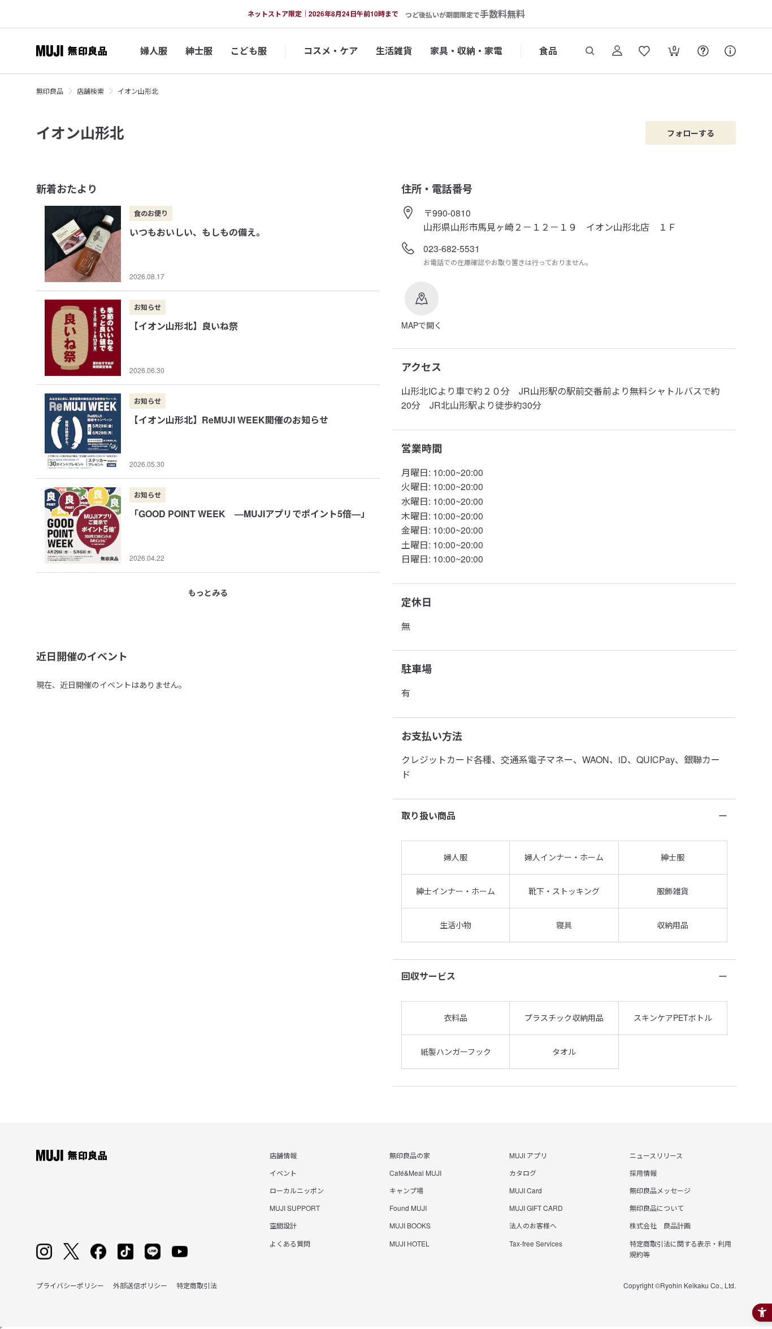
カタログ (522, 1173)
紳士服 (198, 50)
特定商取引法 (196, 1285)
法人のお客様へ (533, 1225)
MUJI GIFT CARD (536, 1208)
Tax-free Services (535, 1243)
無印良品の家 (409, 1155)
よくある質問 (290, 1243)
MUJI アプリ (528, 1155)
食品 (548, 50)
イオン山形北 (138, 91)
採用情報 (643, 1173)
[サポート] (730, 50)
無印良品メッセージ (660, 1190)
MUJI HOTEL (409, 1243)
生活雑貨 (394, 50)
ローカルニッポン (297, 1190)
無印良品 (49, 91)
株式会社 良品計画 (660, 1225)
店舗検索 (90, 91)
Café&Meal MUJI (415, 1173)
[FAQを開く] (703, 51)
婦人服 (153, 50)
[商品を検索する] (590, 51)
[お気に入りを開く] (644, 51)
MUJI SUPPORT (295, 1208)
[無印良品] (71, 1155)
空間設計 (283, 1225)
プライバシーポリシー (70, 1285)
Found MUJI (408, 1208)
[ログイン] (617, 50)
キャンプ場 (406, 1190)
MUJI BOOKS (410, 1225)
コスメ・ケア (330, 50)
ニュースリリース (656, 1155)
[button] (421, 306)
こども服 (249, 50)
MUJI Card (525, 1190)
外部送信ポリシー (140, 1285)
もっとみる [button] (208, 592)
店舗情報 (283, 1155)
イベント (283, 1173)
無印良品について (657, 1208)
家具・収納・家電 (466, 50)
